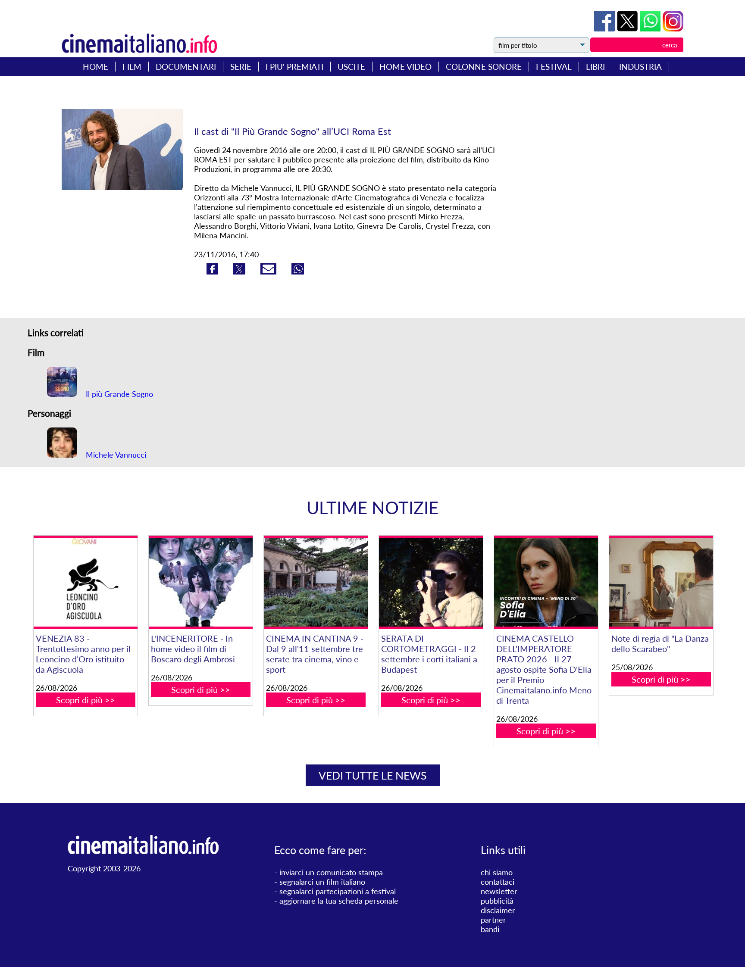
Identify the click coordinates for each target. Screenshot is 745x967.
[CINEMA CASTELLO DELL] (546, 582)
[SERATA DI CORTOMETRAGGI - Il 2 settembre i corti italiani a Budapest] (430, 582)
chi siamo (497, 872)
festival (554, 67)
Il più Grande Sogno (118, 394)
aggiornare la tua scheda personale (338, 900)
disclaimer (498, 910)
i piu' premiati (294, 67)
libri (595, 67)
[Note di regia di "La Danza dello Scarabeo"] (661, 582)
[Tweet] (628, 28)
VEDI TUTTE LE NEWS (373, 775)
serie (240, 67)
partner (493, 919)
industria (640, 67)
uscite (351, 67)
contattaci (497, 881)
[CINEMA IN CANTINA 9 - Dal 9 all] (315, 582)
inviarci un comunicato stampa (331, 872)
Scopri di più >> (85, 700)
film (131, 67)
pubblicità (497, 900)
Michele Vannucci (115, 454)
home (95, 67)
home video (405, 67)
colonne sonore (484, 67)
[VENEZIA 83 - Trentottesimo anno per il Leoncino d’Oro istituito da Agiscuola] (85, 582)
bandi (490, 929)
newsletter (499, 891)
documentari (186, 67)
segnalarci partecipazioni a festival (337, 891)
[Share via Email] (269, 271)
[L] (200, 582)
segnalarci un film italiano (322, 881)
